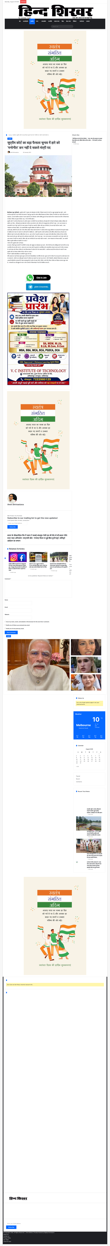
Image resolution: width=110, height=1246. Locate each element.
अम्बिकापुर (8, 1117)
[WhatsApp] (100, 1243)
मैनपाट (7, 1132)
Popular (78, 776)
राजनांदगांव (8, 1059)
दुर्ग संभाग (8, 1049)
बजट (7, 1029)
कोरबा (7, 1083)
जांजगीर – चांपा (9, 1086)
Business (8, 996)
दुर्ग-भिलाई (8, 1051)
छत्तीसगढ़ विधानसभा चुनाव (11, 1026)
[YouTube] (103, 1243)
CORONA (8, 999)
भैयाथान (7, 1142)
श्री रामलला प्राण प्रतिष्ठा (11, 1180)
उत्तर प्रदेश (8, 1013)
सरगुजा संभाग (9, 1116)
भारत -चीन (8, 1031)
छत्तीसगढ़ (8, 1047)
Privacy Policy (7, 1238)
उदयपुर (7, 1120)
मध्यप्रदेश (8, 1156)
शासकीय (8, 1169)
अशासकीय (8, 1166)
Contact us (6, 1236)
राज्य (37, 21)
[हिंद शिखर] (55, 11)
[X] (104, 1243)
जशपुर (7, 1126)
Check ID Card (7, 1241)
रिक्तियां (74, 21)
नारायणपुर (8, 1070)
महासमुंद (7, 1110)
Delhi (7, 1004)
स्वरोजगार (82, 21)
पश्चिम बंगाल (8, 1150)
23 (77, 761)
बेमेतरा (7, 1057)
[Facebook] (106, 1243)
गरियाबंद (7, 1102)
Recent (78, 779)
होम (20, 21)
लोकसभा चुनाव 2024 (10, 1172)
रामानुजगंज (8, 1097)
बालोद (7, 1054)
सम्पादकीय (44, 21)
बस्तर (7, 1073)
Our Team (6, 1239)
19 (88, 759)
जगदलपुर (8, 1064)
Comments (79, 781)
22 (99, 759)
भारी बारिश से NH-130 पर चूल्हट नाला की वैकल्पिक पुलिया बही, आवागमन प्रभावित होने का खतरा (94, 833)
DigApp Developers (49, 1232)
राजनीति (50, 21)
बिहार (7, 1153)
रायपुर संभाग (8, 1100)
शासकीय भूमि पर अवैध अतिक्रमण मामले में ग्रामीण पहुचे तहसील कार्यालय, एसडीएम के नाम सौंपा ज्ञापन (94, 810)
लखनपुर (7, 1134)
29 (99, 761)
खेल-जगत (68, 21)
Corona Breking (10, 1001)
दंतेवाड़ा (7, 1067)
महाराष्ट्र (8, 1159)
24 (80, 761)
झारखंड (7, 1145)
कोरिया (7, 1123)
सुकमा (7, 1078)
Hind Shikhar (29, 1232)
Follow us (11, 980)
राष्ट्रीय (32, 21)
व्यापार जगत (56, 21)
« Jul (77, 766)
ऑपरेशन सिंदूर (9, 1018)
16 (76, 759)
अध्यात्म (88, 21)
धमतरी (7, 1104)
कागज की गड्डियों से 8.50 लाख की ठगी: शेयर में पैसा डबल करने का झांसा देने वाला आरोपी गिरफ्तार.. (94, 855)
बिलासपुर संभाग (9, 1081)
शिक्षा (63, 21)
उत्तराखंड (8, 1016)
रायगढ (7, 1094)
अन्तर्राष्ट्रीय (25, 21)
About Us (6, 1234)
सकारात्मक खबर (9, 1183)
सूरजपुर (7, 1140)
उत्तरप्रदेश (8, 1042)
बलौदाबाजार (8, 1107)
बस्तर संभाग (8, 1062)
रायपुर (7, 1113)
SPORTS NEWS (10, 1023)
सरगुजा (7, 1137)
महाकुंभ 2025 (9, 1034)
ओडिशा (7, 1045)
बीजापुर (7, 1075)
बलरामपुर (8, 1129)
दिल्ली (7, 1147)
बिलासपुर (8, 1088)
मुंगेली (7, 1091)
